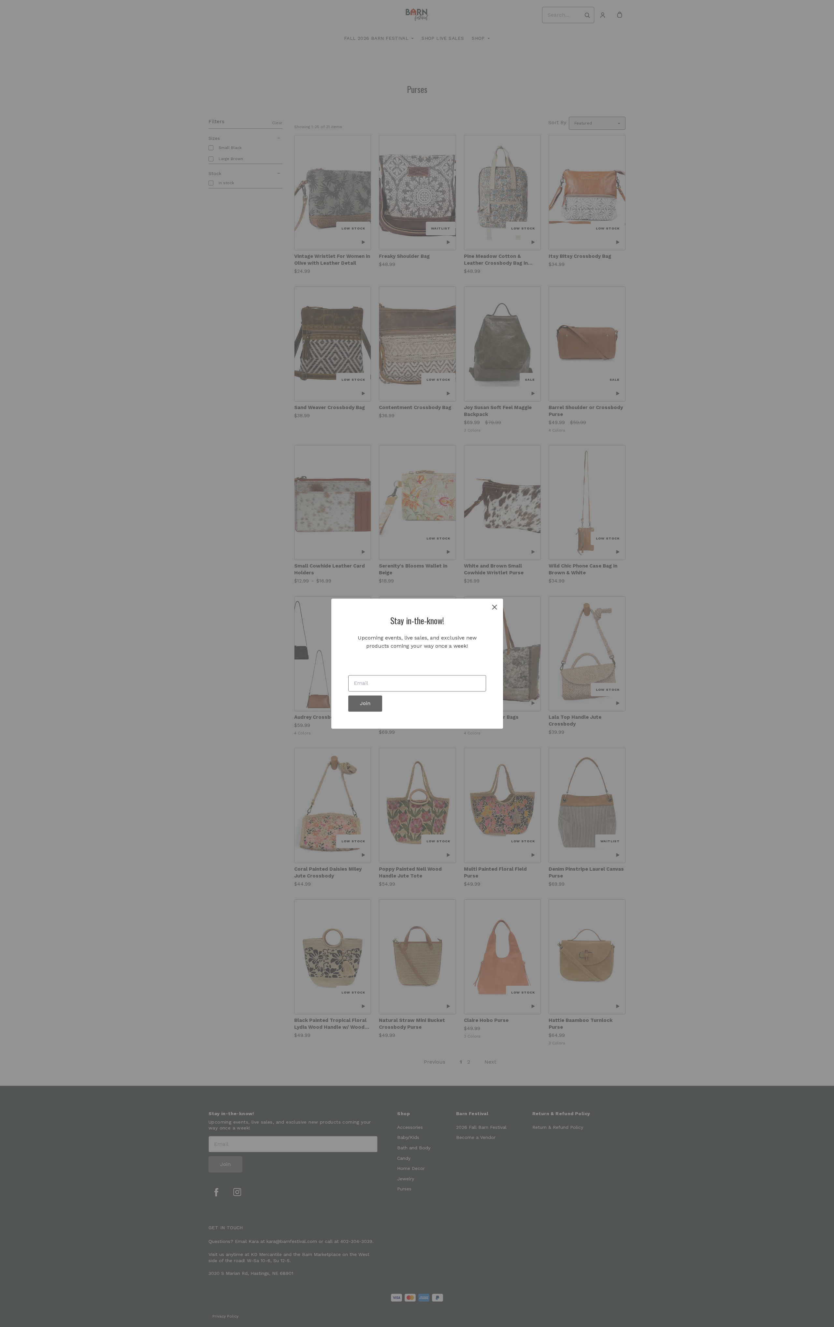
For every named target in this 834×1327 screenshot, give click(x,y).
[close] (494, 607)
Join (365, 703)
